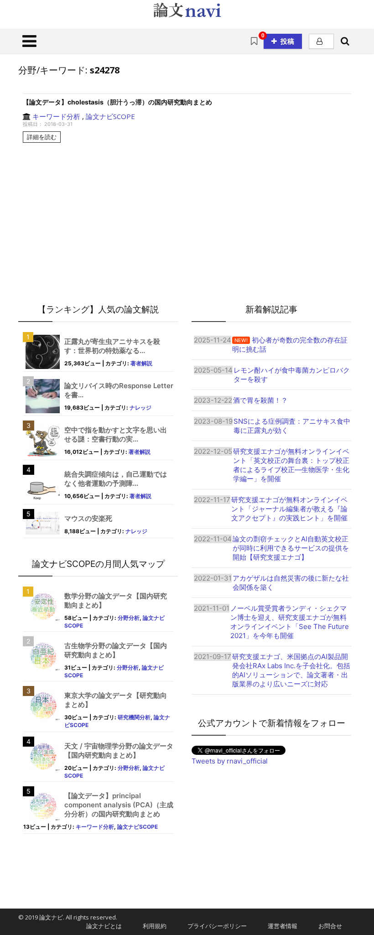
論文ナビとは (101, 926)
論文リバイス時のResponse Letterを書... (118, 390)
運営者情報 (279, 926)
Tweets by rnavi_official (230, 761)
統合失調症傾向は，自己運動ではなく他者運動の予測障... (115, 479)
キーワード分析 (56, 116)
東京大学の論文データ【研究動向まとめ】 (115, 700)
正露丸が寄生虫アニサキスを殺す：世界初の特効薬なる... (112, 346)
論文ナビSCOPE (110, 116)
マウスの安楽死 (88, 518)
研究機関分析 (134, 717)
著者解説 (141, 363)
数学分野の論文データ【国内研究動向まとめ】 (115, 600)
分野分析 (129, 617)
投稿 (287, 41)
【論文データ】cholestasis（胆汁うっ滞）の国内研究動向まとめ (117, 102)
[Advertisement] (271, 829)
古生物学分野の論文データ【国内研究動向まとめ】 (115, 650)
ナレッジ (140, 407)
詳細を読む (42, 137)
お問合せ (327, 926)
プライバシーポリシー (214, 926)
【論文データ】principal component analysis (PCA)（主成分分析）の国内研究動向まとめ (118, 804)
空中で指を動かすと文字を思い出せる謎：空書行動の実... (115, 434)
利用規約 (151, 926)
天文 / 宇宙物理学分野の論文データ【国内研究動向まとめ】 (118, 750)
